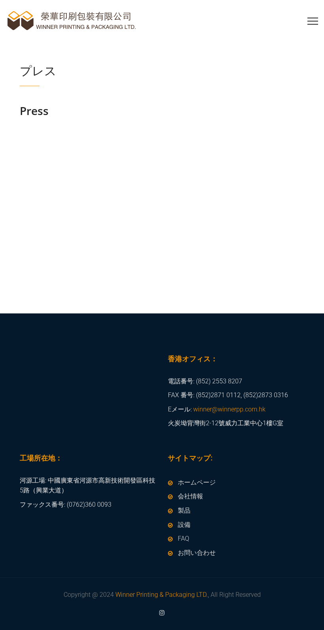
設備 (184, 524)
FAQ (183, 538)
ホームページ (197, 482)
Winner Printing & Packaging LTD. (161, 594)
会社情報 (190, 496)
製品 (184, 510)
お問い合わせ (197, 552)
